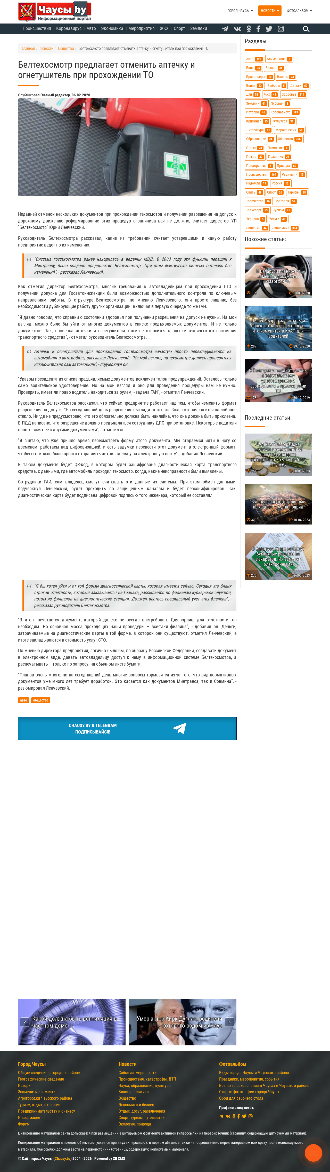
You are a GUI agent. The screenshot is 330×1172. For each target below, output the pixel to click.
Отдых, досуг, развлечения (142, 1111)
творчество (258, 201)
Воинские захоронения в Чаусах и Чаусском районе (264, 1085)
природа (286, 165)
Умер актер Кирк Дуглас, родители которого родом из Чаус (179, 1022)
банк (253, 68)
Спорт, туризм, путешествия (143, 1117)
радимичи (292, 174)
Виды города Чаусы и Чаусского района (254, 1072)
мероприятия (289, 130)
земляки (256, 103)
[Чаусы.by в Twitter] (269, 29)
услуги (277, 219)
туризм (281, 210)
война (254, 85)
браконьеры (258, 76)
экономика (284, 228)
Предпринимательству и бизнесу (46, 1111)
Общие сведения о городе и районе (49, 1072)
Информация (29, 1117)
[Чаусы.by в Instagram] (281, 29)
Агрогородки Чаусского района (45, 1098)
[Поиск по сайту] (305, 29)
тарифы (297, 192)
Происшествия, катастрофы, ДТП (147, 1079)
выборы (276, 85)
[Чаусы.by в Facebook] (258, 29)
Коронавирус (68, 28)
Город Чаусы (238, 11)
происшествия (261, 174)
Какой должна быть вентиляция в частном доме (74, 1022)
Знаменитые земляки (36, 1091)
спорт (274, 192)
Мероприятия (141, 28)
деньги (298, 85)
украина (254, 219)
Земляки (198, 28)
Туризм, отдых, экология (39, 1104)
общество (289, 139)
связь (253, 192)
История (25, 1085)
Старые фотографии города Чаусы (249, 1091)
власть (285, 76)
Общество (127, 1098)
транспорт (257, 210)
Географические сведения (41, 1079)
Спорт (179, 28)
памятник (277, 148)
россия (280, 183)
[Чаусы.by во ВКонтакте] (237, 29)
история (255, 112)
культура (283, 121)
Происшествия (37, 28)
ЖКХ (164, 28)
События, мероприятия (139, 1072)
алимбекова (278, 59)
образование (259, 139)
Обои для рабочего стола (241, 1098)
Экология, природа (135, 1124)
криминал (257, 121)
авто (253, 59)
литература (258, 130)
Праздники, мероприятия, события (249, 1079)
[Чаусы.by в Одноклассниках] (249, 29)
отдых (254, 148)
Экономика (112, 28)
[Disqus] (127, 897)
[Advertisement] (127, 539)
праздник (278, 157)
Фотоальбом (298, 11)
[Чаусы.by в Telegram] (225, 29)
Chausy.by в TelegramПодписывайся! (93, 729)
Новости (268, 11)
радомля (256, 183)
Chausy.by (62, 1158)
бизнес (274, 68)
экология (256, 228)
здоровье (293, 94)
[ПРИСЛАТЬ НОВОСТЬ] (313, 1153)
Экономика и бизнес (136, 1104)
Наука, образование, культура (145, 1085)
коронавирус (284, 112)
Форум (23, 1124)
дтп (252, 94)
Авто (91, 28)
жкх (270, 94)
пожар (254, 157)
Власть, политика (134, 1091)
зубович (279, 103)
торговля (285, 201)
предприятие (258, 165)
